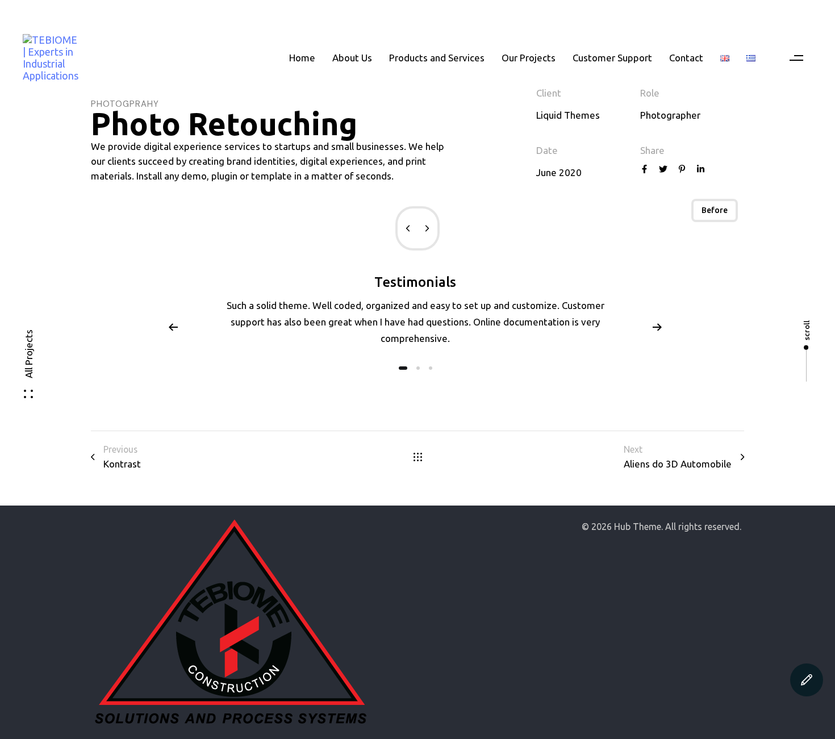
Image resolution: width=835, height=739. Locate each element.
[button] (796, 58)
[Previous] (173, 327)
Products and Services (437, 57)
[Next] (657, 327)
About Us (352, 57)
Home (302, 57)
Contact (686, 57)
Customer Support (612, 57)
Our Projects (529, 57)
